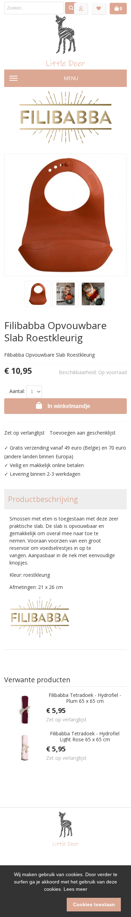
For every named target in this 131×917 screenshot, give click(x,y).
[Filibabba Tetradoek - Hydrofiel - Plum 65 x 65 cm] (25, 709)
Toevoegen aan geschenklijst (83, 432)
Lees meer (75, 889)
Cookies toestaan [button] (94, 904)
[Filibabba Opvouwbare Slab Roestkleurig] (38, 294)
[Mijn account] (81, 9)
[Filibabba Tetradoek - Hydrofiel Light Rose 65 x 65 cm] (25, 747)
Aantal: (17, 391)
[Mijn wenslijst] (99, 9)
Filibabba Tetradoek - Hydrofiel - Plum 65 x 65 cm (85, 698)
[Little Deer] (65, 40)
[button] (37, 905)
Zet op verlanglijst (24, 432)
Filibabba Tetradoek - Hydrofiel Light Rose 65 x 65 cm (84, 736)
